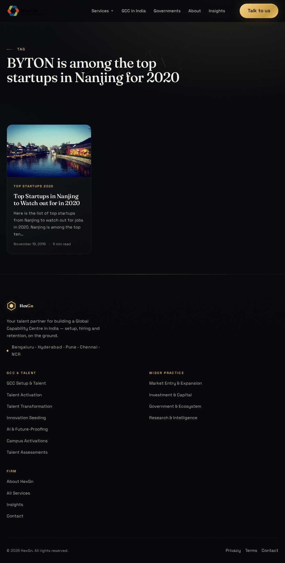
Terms (251, 550)
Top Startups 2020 (33, 186)
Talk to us (259, 11)
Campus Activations (27, 440)
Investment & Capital (170, 394)
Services (100, 10)
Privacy (233, 550)
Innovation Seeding (26, 417)
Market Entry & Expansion (175, 383)
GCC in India (134, 10)
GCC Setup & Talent (26, 383)
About (194, 10)
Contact (15, 515)
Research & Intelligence (173, 417)
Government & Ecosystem (175, 406)
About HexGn (20, 481)
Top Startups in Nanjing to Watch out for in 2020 (47, 199)
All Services (18, 493)
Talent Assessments (27, 452)
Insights (217, 10)
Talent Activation (24, 394)
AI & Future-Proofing (27, 429)
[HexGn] (26, 10)
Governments (167, 10)
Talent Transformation (29, 406)
